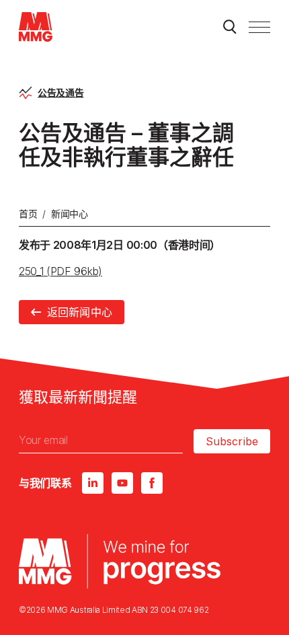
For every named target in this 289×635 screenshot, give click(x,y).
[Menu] (259, 27)
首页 (28, 213)
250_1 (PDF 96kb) (60, 271)
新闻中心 (69, 213)
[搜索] (230, 27)
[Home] (35, 27)
